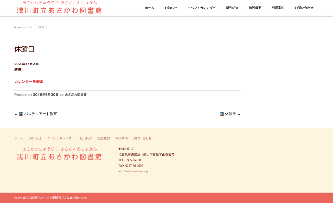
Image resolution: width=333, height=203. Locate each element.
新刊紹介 (232, 8)
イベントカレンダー (202, 8)
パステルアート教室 (35, 114)
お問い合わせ (304, 8)
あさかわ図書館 (76, 94)
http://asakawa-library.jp (133, 171)
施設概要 (255, 8)
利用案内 (278, 8)
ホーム (149, 8)
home (17, 27)
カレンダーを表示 (28, 82)
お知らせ (171, 8)
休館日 (232, 114)
